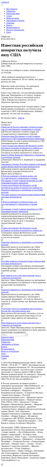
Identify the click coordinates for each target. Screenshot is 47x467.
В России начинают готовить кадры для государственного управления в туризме (22, 128)
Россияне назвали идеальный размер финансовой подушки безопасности (23, 165)
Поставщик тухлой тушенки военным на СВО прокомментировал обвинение (23, 137)
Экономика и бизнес (15, 20)
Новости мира (12, 18)
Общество (10, 11)
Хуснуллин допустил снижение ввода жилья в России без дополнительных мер (21, 310)
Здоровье (10, 23)
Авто (8, 32)
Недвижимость (13, 27)
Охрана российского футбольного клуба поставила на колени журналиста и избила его (22, 147)
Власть (9, 25)
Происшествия (12, 13)
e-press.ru (5, 2)
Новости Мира (8, 155)
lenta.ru (21, 118)
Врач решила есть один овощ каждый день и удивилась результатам (21, 276)
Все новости (11, 9)
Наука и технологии (15, 30)
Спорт (9, 16)
